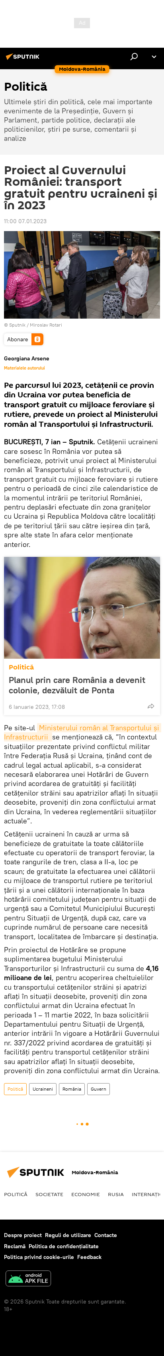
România (71, 1089)
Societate (49, 1194)
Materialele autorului (24, 368)
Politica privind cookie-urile (39, 1257)
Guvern (98, 1089)
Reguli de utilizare (68, 1235)
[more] (151, 706)
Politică (21, 667)
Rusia (116, 1194)
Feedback (89, 1257)
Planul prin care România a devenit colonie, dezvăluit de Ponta (77, 685)
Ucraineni (43, 1089)
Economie (85, 1194)
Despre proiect (23, 1235)
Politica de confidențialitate (64, 1246)
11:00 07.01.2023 (25, 221)
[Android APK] (28, 1279)
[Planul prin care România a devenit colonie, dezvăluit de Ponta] (82, 608)
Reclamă (14, 1246)
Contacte (105, 1235)
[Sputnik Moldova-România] (24, 59)
